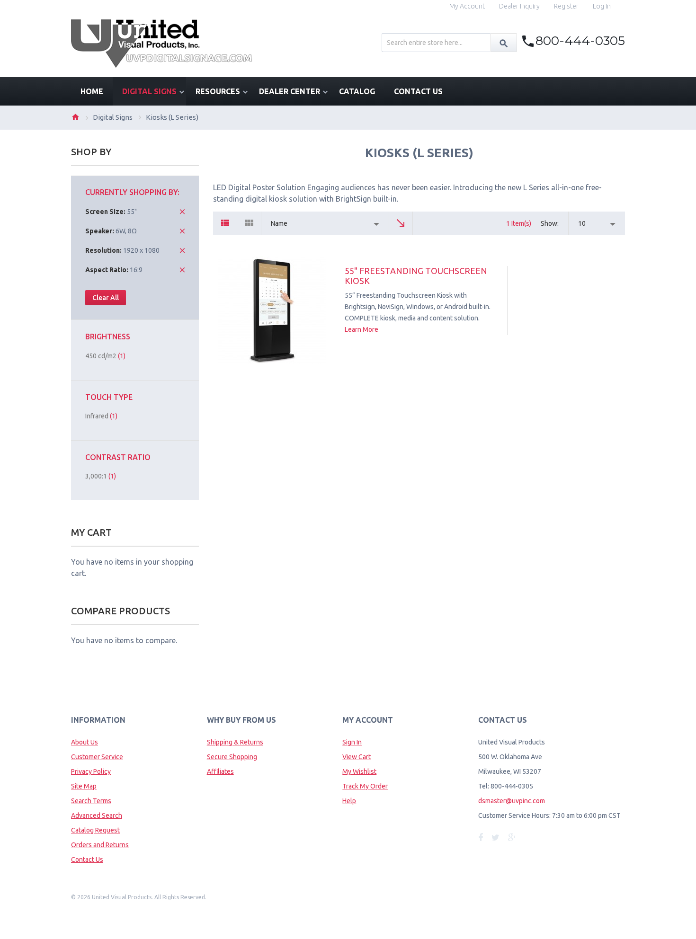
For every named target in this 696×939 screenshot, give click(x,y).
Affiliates (220, 771)
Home (75, 117)
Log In (602, 6)
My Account (467, 6)
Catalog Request (95, 830)
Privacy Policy (91, 771)
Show (549, 223)
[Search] (504, 42)
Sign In (352, 742)
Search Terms (91, 801)
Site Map (84, 786)
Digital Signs (113, 117)
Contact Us (87, 859)
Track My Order (365, 786)
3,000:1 (100, 476)
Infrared (101, 416)
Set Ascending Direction (401, 223)
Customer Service (97, 757)
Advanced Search (96, 815)
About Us (84, 742)
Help (349, 801)
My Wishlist (359, 771)
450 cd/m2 (105, 356)
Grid (249, 223)
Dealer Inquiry (519, 6)
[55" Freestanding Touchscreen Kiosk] (271, 310)
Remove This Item (182, 211)
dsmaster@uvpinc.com (511, 801)
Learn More (361, 329)
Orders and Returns (100, 845)
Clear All (105, 297)
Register (566, 6)
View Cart (356, 757)
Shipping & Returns (235, 742)
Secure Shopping (232, 757)
